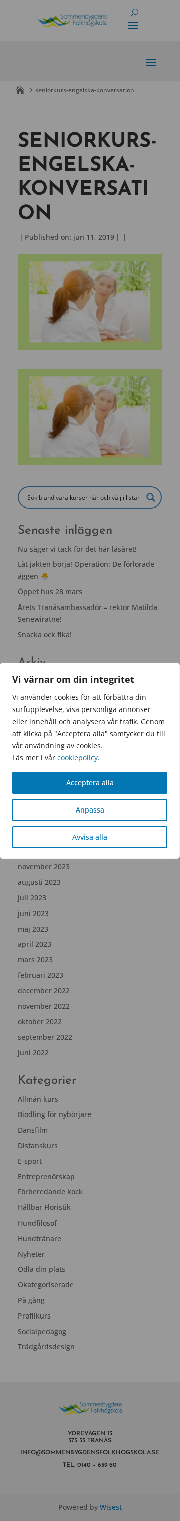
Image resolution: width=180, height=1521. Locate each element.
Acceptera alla (90, 782)
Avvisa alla (90, 837)
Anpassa (90, 810)
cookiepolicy (78, 757)
